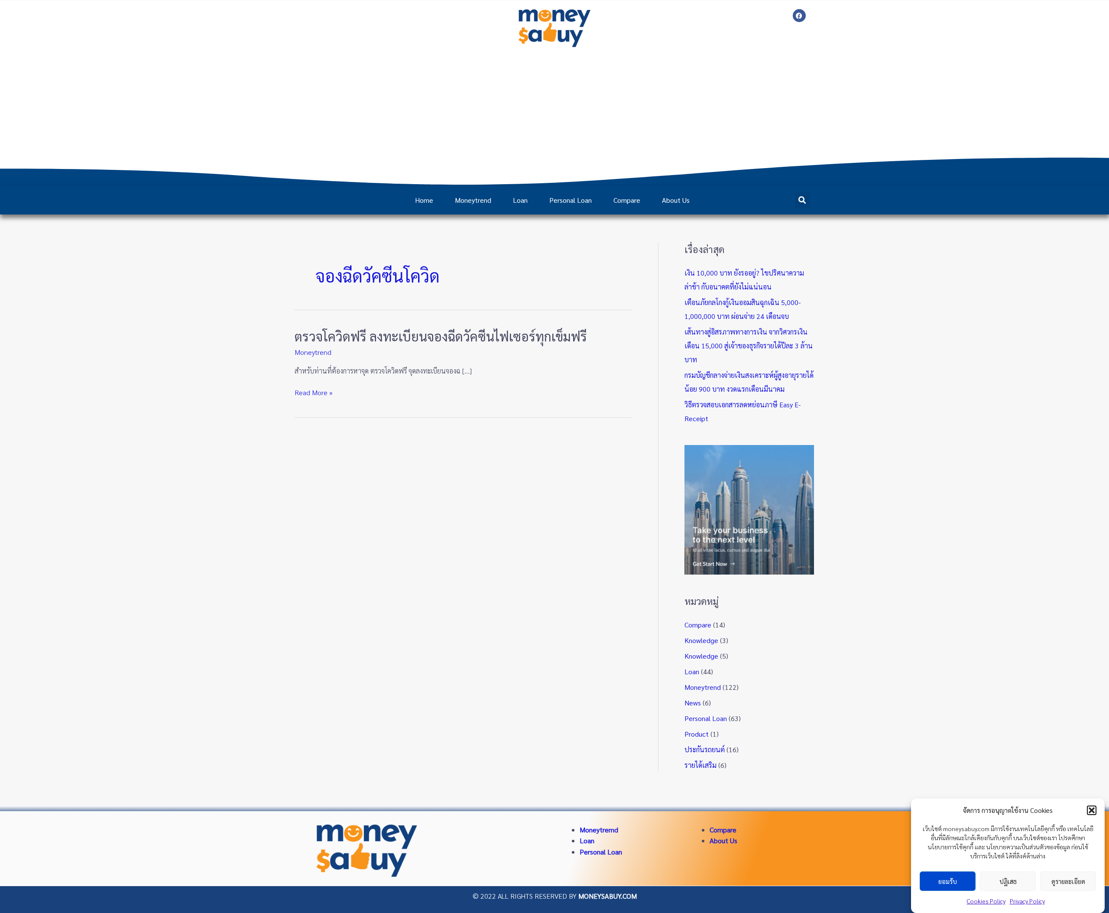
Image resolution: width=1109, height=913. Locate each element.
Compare (626, 200)
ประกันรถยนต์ (704, 749)
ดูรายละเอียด (1068, 881)
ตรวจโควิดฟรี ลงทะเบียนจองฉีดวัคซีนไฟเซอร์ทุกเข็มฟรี (441, 336)
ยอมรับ (947, 881)
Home (424, 200)
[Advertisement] (554, 116)
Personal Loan (570, 200)
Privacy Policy (1027, 901)
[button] (1091, 810)
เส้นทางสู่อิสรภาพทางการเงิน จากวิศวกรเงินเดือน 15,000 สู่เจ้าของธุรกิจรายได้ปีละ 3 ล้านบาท (748, 345)
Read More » (314, 392)
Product (696, 733)
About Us (676, 200)
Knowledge (701, 640)
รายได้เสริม (700, 765)
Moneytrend (473, 200)
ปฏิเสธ (1008, 881)
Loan (520, 200)
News (692, 702)
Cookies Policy (986, 901)
